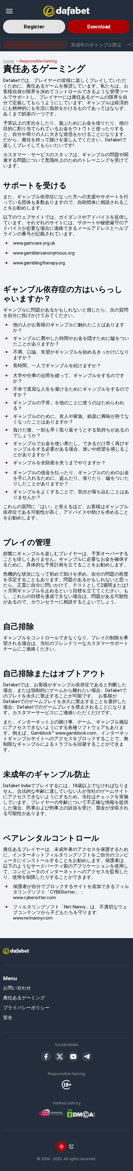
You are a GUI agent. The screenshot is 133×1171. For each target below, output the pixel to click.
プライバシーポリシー (26, 1007)
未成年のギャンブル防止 (96, 45)
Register (34, 27)
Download (99, 27)
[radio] (61, 1147)
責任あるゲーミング (24, 998)
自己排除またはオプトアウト (36, 45)
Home (8, 61)
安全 (7, 1017)
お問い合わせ (17, 988)
